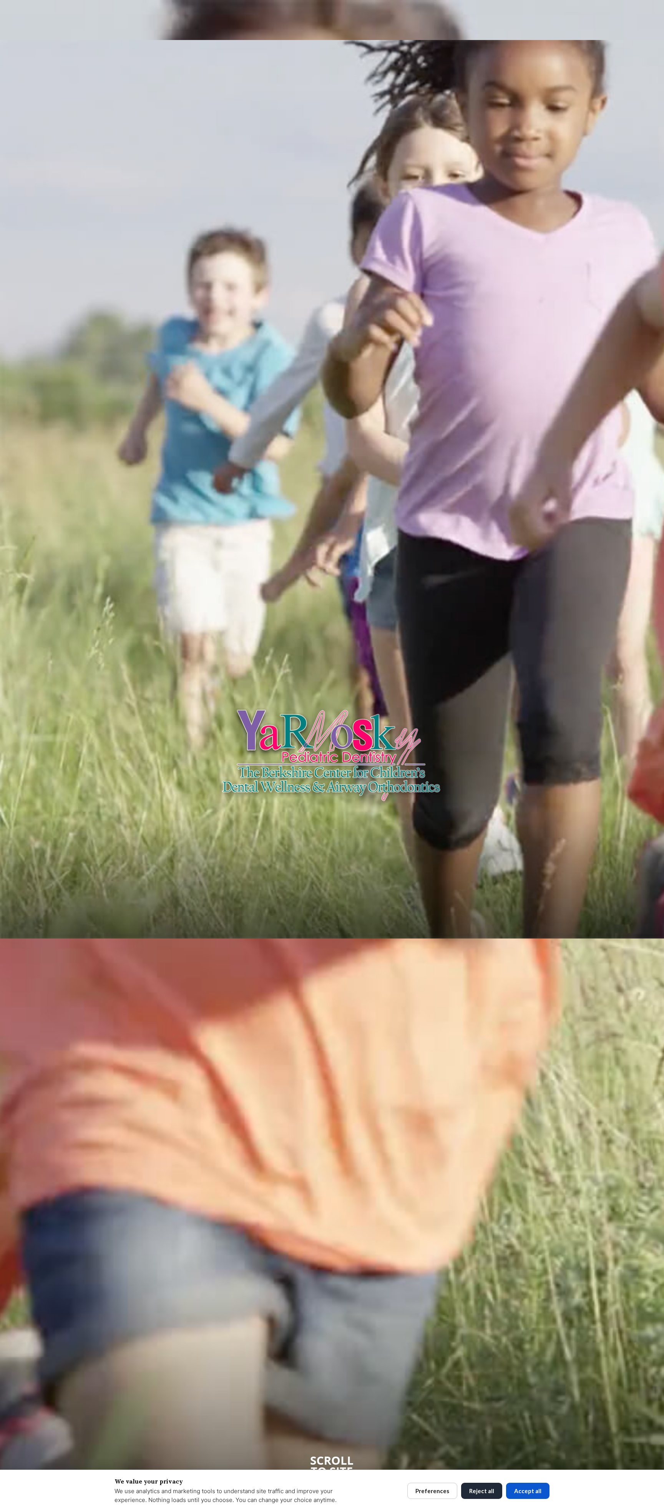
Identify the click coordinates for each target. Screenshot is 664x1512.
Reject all (481, 1490)
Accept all (527, 1490)
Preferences (432, 1490)
